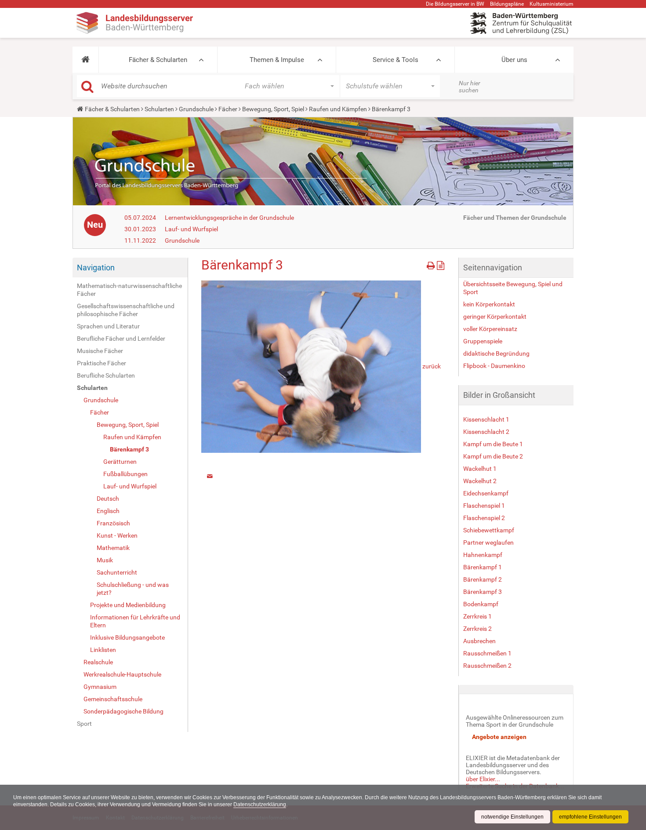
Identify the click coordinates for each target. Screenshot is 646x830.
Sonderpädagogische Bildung (123, 711)
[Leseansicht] (440, 264)
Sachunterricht (117, 572)
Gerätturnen (120, 461)
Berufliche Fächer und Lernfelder (121, 338)
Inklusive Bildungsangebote (127, 637)
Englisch (108, 510)
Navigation (96, 267)
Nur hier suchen (469, 87)
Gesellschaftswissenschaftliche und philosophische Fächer (125, 309)
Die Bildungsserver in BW (455, 4)
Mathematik (113, 547)
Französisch (113, 523)
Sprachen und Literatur (108, 326)
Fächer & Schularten (158, 60)
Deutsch (108, 498)
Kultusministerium (551, 4)
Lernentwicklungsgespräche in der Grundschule (229, 217)
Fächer (227, 109)
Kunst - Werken (117, 535)
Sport (84, 723)
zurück (431, 365)
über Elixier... (483, 779)
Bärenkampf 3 (129, 449)
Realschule (98, 662)
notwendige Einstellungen (512, 817)
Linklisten (103, 649)
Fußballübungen (125, 473)
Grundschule (196, 109)
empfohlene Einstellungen (590, 817)
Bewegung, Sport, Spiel (273, 109)
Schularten (159, 109)
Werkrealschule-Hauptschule (122, 674)
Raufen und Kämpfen (338, 109)
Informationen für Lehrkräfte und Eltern (135, 621)
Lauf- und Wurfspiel (191, 229)
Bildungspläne (507, 4)
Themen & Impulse (277, 60)
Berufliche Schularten (106, 375)
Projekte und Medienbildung (128, 604)
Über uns (514, 60)
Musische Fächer (100, 350)
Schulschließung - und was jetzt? (133, 588)
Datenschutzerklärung (259, 804)
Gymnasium (99, 686)
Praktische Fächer (101, 363)
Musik (105, 560)
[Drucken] (432, 264)
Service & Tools (395, 60)
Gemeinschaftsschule (112, 699)
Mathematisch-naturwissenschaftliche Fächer (129, 289)
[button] (85, 59)
